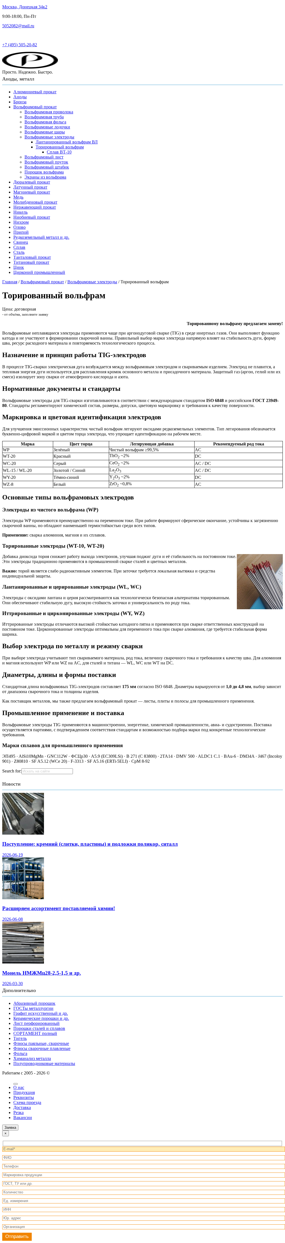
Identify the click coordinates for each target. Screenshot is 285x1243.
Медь (18, 197)
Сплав (19, 247)
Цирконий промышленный (39, 272)
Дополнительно (19, 990)
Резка (18, 1112)
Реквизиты (23, 1097)
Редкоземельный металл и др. (41, 237)
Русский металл (17, 35)
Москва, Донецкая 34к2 (24, 6)
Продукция (24, 1092)
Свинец (20, 242)
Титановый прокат (31, 262)
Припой (21, 232)
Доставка (22, 1107)
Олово (19, 227)
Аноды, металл (18, 79)
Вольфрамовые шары (44, 132)
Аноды (20, 96)
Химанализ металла (32, 1058)
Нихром (21, 222)
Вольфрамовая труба (44, 116)
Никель (20, 212)
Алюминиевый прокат (34, 91)
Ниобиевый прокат (31, 217)
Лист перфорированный (36, 1023)
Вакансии (22, 1117)
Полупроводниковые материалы (44, 1063)
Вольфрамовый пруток (46, 162)
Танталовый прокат (32, 257)
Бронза (19, 101)
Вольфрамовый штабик (46, 167)
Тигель (20, 1038)
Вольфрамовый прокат (35, 106)
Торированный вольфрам (60, 147)
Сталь (18, 252)
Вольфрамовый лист (43, 157)
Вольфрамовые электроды (49, 137)
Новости (11, 784)
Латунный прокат (30, 187)
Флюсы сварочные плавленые (41, 1048)
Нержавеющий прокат (34, 207)
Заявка (10, 1127)
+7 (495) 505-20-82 (19, 44)
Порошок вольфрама (44, 172)
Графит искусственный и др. (40, 1013)
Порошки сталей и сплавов (39, 1028)
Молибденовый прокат (35, 202)
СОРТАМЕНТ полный (35, 1033)
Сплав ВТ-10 (59, 152)
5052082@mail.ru (18, 25)
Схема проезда (27, 1102)
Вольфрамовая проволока (48, 111)
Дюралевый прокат (31, 182)
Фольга (20, 1053)
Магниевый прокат (31, 192)
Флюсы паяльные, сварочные (41, 1043)
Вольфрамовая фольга (45, 122)
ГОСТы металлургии (33, 1008)
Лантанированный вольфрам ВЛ (67, 142)
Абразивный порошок (34, 1003)
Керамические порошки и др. (41, 1018)
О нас (18, 1087)
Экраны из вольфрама (45, 177)
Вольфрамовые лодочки (47, 127)
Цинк (18, 267)
